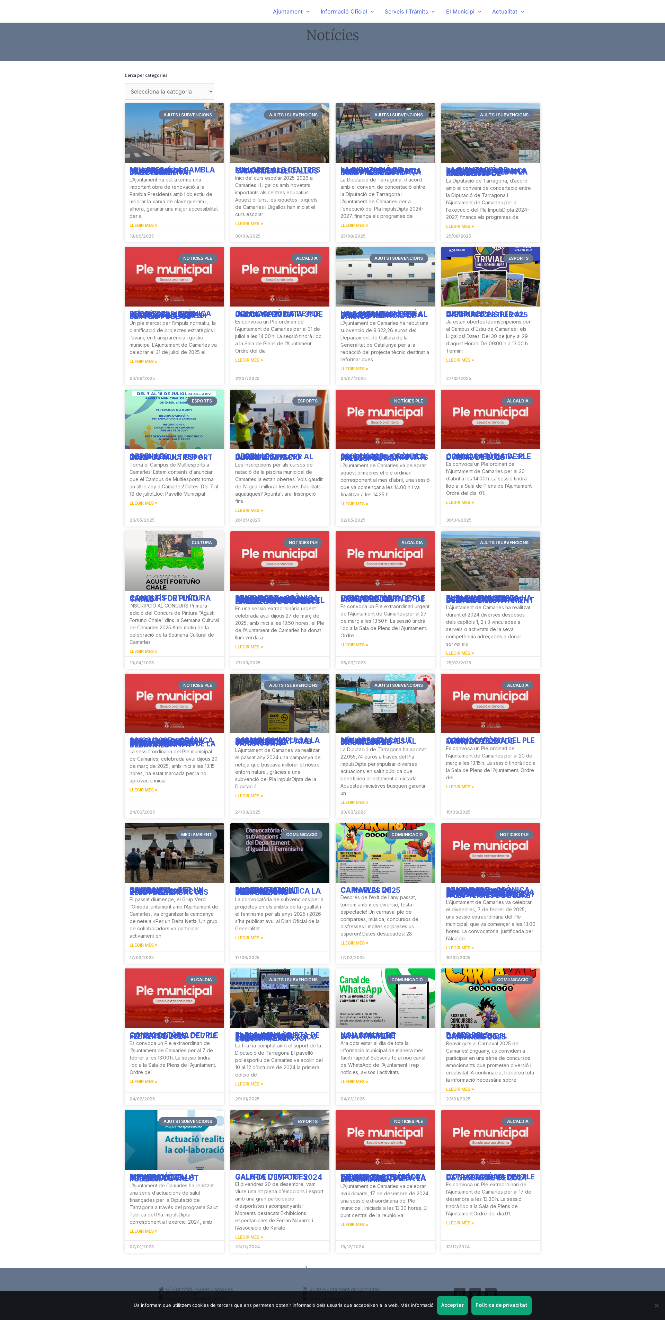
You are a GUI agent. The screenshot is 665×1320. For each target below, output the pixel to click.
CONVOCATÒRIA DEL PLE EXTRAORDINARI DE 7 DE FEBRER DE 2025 (174, 1035)
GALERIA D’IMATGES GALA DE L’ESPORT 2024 (278, 1177)
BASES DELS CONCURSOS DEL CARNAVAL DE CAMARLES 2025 (476, 1036)
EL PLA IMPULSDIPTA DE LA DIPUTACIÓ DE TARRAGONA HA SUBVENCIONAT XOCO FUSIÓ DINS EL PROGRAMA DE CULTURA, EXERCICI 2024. (277, 1037)
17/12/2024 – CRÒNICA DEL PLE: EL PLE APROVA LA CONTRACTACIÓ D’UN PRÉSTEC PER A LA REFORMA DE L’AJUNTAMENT (383, 1178)
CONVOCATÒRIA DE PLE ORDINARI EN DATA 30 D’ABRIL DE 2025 (488, 457)
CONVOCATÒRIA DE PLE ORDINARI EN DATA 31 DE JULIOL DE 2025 (279, 314)
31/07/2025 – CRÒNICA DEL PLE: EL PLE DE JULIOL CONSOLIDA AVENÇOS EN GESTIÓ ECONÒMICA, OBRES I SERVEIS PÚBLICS (170, 315)
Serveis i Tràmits (406, 11)
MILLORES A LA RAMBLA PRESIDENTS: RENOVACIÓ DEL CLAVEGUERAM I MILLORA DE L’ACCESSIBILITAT (172, 171)
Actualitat (504, 11)
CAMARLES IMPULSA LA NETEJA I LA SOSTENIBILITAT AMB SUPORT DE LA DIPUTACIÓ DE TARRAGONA (277, 741)
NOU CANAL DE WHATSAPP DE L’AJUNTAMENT (368, 1035)
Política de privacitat (501, 1305)
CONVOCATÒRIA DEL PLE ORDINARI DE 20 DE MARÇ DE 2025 (490, 741)
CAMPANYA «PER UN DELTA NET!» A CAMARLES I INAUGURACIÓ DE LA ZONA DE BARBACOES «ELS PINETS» (169, 891)
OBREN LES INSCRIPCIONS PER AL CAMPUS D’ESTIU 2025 (487, 314)
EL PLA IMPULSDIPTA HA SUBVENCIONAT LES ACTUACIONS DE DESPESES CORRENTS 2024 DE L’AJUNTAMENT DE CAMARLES (490, 599)
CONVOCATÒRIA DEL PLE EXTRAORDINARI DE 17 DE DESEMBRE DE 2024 (490, 1177)
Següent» (360, 1267)
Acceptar (452, 1305)
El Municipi (460, 11)
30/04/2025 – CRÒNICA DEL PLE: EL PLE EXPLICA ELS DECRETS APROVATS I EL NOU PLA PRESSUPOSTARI (384, 457)
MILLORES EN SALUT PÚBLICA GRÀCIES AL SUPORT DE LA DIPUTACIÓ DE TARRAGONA (378, 741)
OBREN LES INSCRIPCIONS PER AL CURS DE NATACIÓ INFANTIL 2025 (274, 457)
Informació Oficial (344, 11)
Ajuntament (288, 11)
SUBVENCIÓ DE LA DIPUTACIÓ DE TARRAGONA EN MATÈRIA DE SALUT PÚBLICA (164, 1177)
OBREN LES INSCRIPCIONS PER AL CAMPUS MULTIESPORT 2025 (171, 457)
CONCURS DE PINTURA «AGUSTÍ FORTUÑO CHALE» (170, 598)
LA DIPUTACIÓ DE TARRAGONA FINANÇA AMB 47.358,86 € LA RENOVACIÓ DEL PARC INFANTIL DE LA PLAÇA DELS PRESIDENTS (381, 171)
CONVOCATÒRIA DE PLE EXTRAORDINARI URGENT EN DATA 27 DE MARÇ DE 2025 (382, 599)
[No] (656, 1305)
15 (341, 1267)
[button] (306, 11)
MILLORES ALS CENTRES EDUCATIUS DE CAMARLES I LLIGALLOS (277, 170)
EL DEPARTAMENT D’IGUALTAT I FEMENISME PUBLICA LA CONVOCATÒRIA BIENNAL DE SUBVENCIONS (278, 891)
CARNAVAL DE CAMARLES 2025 (370, 890)
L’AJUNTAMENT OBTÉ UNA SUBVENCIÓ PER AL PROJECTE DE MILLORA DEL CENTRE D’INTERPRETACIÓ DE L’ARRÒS (383, 315)
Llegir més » (144, 225)
